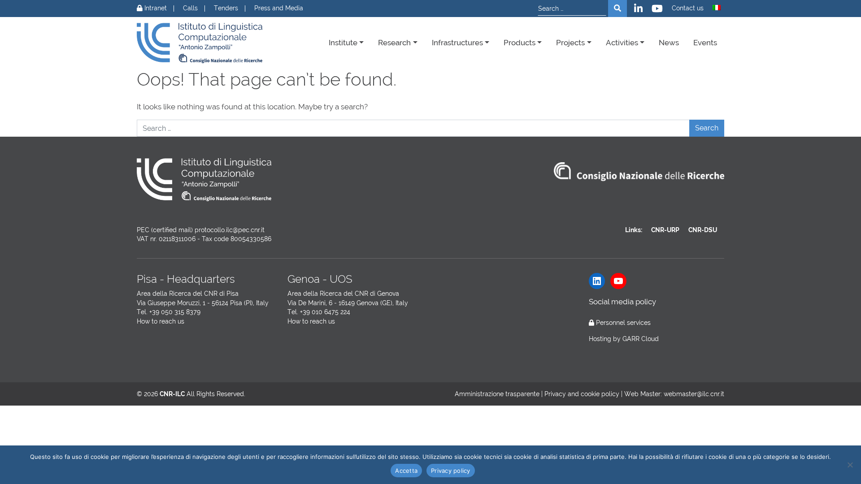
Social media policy (622, 301)
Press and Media (278, 8)
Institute (343, 42)
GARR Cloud (640, 338)
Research (394, 42)
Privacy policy (450, 470)
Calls (190, 8)
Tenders (226, 8)
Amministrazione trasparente (497, 394)
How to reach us (160, 321)
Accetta (406, 470)
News (669, 42)
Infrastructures (457, 42)
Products (519, 42)
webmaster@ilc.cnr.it (694, 394)
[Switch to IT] (716, 7)
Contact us (688, 8)
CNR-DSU (702, 229)
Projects (570, 42)
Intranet (155, 8)
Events (705, 42)
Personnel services (623, 322)
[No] (849, 464)
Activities (622, 42)
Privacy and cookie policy (581, 394)
